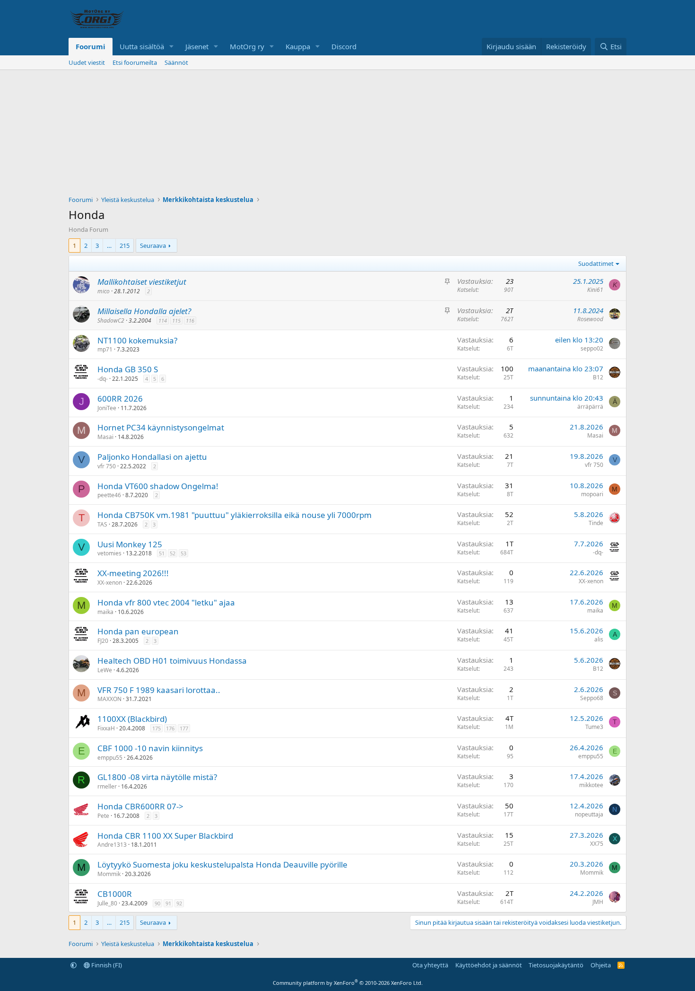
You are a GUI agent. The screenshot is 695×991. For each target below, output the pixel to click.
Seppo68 (591, 698)
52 (172, 553)
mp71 (105, 349)
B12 (598, 377)
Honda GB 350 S (127, 369)
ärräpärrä (590, 407)
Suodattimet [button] (596, 263)
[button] (171, 46)
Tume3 (594, 727)
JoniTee (106, 408)
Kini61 (595, 290)
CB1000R (114, 893)
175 (156, 728)
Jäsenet (196, 46)
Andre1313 (112, 845)
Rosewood (590, 319)
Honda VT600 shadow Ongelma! (157, 486)
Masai (105, 437)
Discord (343, 46)
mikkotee (591, 785)
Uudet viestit (87, 62)
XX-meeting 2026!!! (133, 573)
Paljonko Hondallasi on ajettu (152, 456)
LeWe (104, 670)
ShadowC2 (110, 320)
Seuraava (153, 245)
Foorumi (90, 46)
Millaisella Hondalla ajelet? (144, 311)
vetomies (109, 553)
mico (103, 291)
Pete (103, 816)
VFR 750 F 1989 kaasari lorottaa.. (158, 689)
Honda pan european (138, 631)
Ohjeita (601, 965)
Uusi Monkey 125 (129, 544)
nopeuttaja (589, 814)
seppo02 (592, 348)
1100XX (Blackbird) (132, 718)
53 (183, 553)
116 (190, 320)
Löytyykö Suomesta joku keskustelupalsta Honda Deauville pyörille (222, 864)
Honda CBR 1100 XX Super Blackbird (165, 835)
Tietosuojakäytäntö (556, 965)
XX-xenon (109, 583)
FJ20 (102, 641)
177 (184, 728)
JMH (597, 902)
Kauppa (298, 46)
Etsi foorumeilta (135, 62)
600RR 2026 (120, 398)
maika (105, 612)
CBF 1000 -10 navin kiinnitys (150, 748)
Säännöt (176, 62)
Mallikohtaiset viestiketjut (141, 281)
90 (157, 903)
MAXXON (109, 699)
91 (168, 903)
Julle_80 (107, 903)
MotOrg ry (247, 46)
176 (170, 728)
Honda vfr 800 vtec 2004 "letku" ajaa (166, 602)
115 (176, 320)
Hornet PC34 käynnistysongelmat (160, 427)
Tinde (596, 523)
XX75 (596, 844)
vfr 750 (106, 466)
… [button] (109, 245)
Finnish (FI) (106, 965)
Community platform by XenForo (348, 982)
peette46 (109, 495)
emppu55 (109, 758)
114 (162, 320)
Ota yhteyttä (430, 965)
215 (125, 245)
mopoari (592, 494)
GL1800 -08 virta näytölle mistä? (157, 777)
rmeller (107, 786)
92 (179, 903)
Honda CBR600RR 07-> (140, 806)
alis (598, 639)
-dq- (102, 379)
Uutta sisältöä (142, 46)
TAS (102, 524)
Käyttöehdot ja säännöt (488, 965)
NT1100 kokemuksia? (137, 340)
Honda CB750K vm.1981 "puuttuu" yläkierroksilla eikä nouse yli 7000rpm (234, 514)
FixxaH (106, 728)
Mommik (109, 874)
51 (162, 553)
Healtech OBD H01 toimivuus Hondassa (172, 660)
